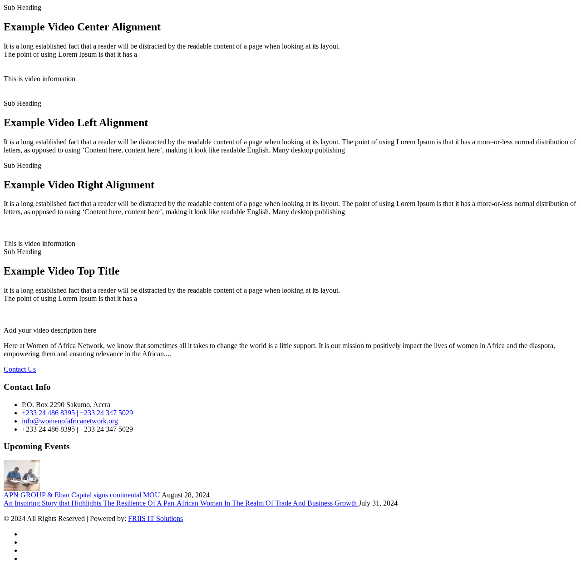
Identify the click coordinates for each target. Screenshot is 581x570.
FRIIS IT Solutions (155, 518)
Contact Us (20, 369)
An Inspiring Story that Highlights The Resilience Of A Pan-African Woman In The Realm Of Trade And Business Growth (181, 503)
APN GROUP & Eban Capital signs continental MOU (83, 495)
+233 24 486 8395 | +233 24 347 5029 (77, 413)
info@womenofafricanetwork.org (70, 421)
